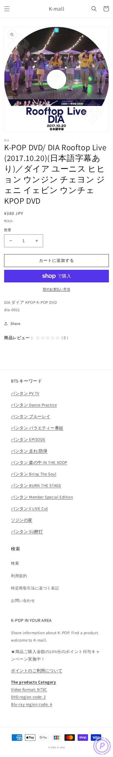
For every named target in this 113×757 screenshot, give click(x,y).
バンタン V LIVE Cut (29, 508)
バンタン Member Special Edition (42, 497)
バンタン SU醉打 (27, 531)
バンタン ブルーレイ (30, 416)
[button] (7, 9)
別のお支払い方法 (56, 289)
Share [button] (15, 323)
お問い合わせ (23, 600)
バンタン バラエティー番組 (37, 427)
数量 (8, 230)
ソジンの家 (21, 520)
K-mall (61, 747)
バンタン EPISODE (28, 439)
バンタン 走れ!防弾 (29, 450)
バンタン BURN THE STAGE (36, 485)
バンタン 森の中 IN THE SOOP (39, 462)
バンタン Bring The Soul (33, 474)
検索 (15, 563)
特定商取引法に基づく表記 (35, 588)
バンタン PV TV (25, 393)
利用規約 (19, 575)
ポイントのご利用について (36, 670)
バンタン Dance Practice (34, 404)
